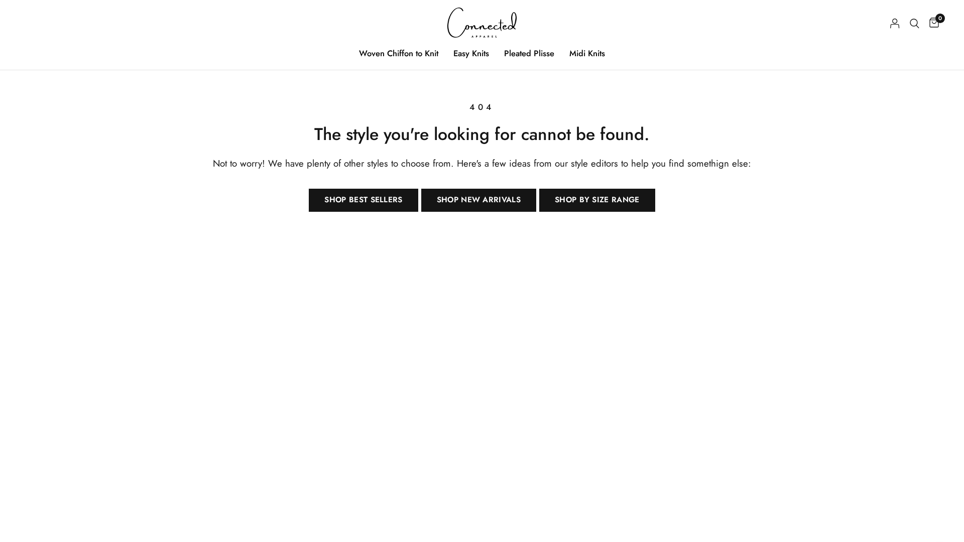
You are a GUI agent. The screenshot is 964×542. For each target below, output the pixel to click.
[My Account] (895, 23)
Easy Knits (471, 53)
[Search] (914, 23)
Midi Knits (587, 53)
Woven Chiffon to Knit (398, 53)
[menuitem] (398, 53)
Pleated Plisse (529, 53)
